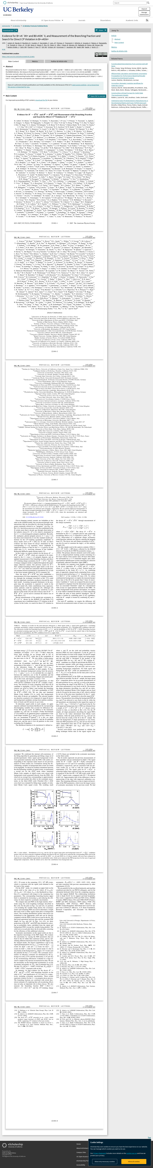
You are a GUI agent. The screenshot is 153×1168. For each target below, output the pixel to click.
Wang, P (40, 45)
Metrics (114, 47)
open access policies (79, 85)
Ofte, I (59, 45)
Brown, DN (99, 45)
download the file (41, 100)
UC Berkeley (7, 15)
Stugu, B (65, 45)
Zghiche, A (78, 43)
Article (113, 36)
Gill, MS (44, 47)
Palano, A (94, 43)
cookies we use (131, 1153)
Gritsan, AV (51, 47)
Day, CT (38, 47)
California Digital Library (9, 1153)
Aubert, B (11, 43)
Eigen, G (53, 45)
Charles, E (30, 47)
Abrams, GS (73, 45)
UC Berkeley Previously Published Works (35, 26)
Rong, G (33, 45)
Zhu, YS (46, 45)
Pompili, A (13, 45)
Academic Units (132, 20)
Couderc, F (35, 43)
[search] (148, 2)
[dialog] (119, 1152)
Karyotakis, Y (44, 43)
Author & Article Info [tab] (59, 61)
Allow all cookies (134, 1161)
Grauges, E (86, 43)
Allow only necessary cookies (105, 1161)
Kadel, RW (80, 47)
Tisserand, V (69, 43)
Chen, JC (21, 45)
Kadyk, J (88, 47)
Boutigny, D (26, 43)
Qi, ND (27, 45)
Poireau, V (60, 43)
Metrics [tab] (35, 61)
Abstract (9, 66)
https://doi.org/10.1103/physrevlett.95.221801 (18, 57)
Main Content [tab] (13, 61)
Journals (81, 20)
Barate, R (18, 43)
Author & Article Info (119, 51)
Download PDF (8, 30)
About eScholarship (18, 20)
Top (149, 1137)
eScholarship (6, 26)
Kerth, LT (95, 47)
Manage (144, 13)
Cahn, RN (23, 47)
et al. (3, 49)
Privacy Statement (99, 1153)
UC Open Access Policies (50, 20)
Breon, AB (90, 45)
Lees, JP (53, 43)
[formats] (16, 30)
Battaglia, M (82, 45)
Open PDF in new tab (98, 96)
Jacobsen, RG (71, 47)
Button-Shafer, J (13, 47)
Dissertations (105, 20)
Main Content (11, 95)
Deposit (144, 9)
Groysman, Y (61, 47)
